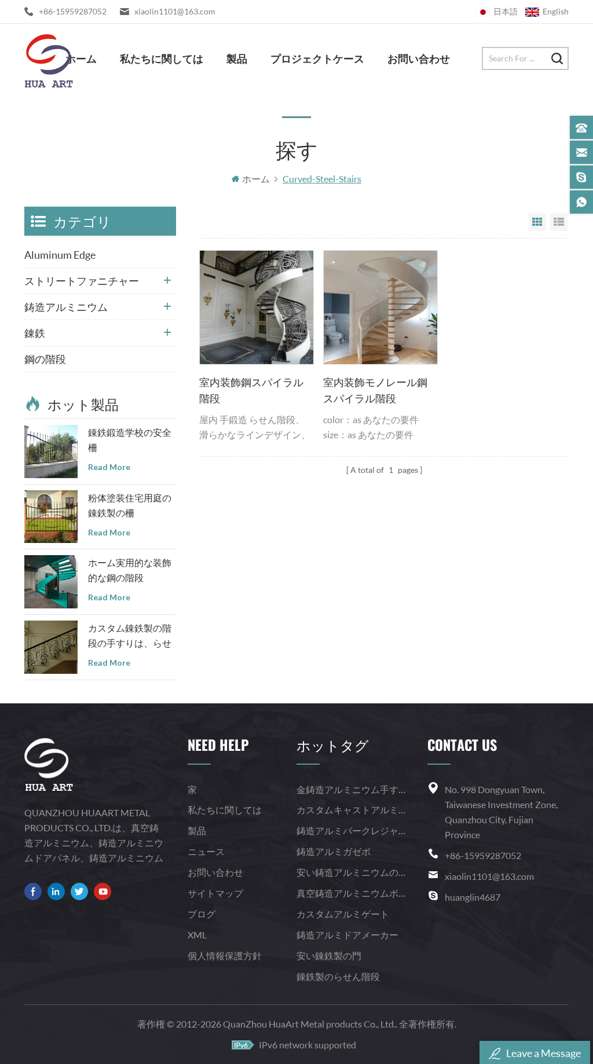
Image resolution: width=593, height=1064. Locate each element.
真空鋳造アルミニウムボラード (350, 892)
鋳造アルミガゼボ (333, 851)
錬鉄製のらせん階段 (338, 976)
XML (197, 934)
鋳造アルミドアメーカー (347, 934)
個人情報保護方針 (225, 955)
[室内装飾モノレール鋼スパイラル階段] (380, 307)
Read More (109, 467)
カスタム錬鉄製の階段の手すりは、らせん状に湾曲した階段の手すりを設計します (129, 636)
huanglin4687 (472, 896)
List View (559, 222)
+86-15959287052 (73, 11)
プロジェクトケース (317, 58)
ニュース (206, 851)
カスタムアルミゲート (342, 913)
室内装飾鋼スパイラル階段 (251, 390)
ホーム (81, 58)
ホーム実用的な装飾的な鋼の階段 (129, 570)
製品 (236, 58)
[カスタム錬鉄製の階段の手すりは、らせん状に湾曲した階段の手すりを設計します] (51, 647)
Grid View (537, 222)
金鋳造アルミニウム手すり (350, 789)
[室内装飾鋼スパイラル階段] (256, 307)
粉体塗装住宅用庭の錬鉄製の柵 (129, 505)
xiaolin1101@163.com (174, 11)
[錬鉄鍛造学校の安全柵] (51, 451)
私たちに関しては (161, 58)
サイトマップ (215, 892)
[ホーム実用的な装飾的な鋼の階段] (51, 581)
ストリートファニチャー (81, 280)
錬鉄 (34, 332)
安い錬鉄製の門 (328, 955)
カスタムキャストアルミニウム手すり (350, 809)
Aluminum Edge (60, 254)
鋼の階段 (45, 359)
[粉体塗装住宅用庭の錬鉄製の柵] (51, 517)
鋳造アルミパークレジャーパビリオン (350, 830)
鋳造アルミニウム (66, 306)
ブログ (201, 913)
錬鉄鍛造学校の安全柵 (129, 440)
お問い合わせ (418, 58)
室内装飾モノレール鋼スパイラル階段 (375, 390)
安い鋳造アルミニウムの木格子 (350, 872)
